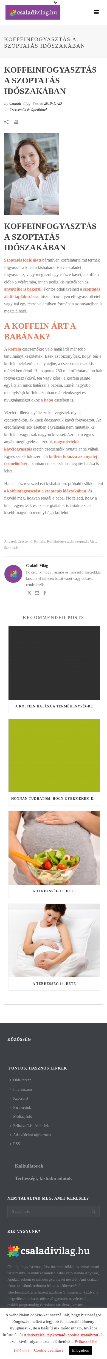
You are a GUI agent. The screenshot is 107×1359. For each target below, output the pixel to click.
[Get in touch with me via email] (37, 594)
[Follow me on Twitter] (29, 594)
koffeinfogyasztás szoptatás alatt (72, 541)
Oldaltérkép (22, 1080)
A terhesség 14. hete (54, 984)
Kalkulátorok (29, 1166)
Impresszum (22, 1089)
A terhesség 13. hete (54, 891)
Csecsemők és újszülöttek (28, 110)
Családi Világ (19, 103)
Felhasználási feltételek (31, 1126)
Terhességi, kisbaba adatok (43, 1178)
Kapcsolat (20, 1098)
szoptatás (11, 547)
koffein (39, 541)
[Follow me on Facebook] (45, 594)
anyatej (10, 541)
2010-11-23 (53, 103)
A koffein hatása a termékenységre (54, 706)
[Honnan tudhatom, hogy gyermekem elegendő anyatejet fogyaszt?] (54, 755)
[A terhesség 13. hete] (54, 848)
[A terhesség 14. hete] (54, 940)
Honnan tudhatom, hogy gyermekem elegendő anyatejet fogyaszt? (55, 799)
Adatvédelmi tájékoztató (32, 1135)
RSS (16, 1144)
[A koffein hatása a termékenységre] (54, 663)
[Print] (19, 121)
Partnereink (22, 1107)
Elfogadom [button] (80, 1350)
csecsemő (25, 541)
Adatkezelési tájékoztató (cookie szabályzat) (62, 1335)
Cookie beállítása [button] (48, 1350)
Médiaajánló (22, 1116)
